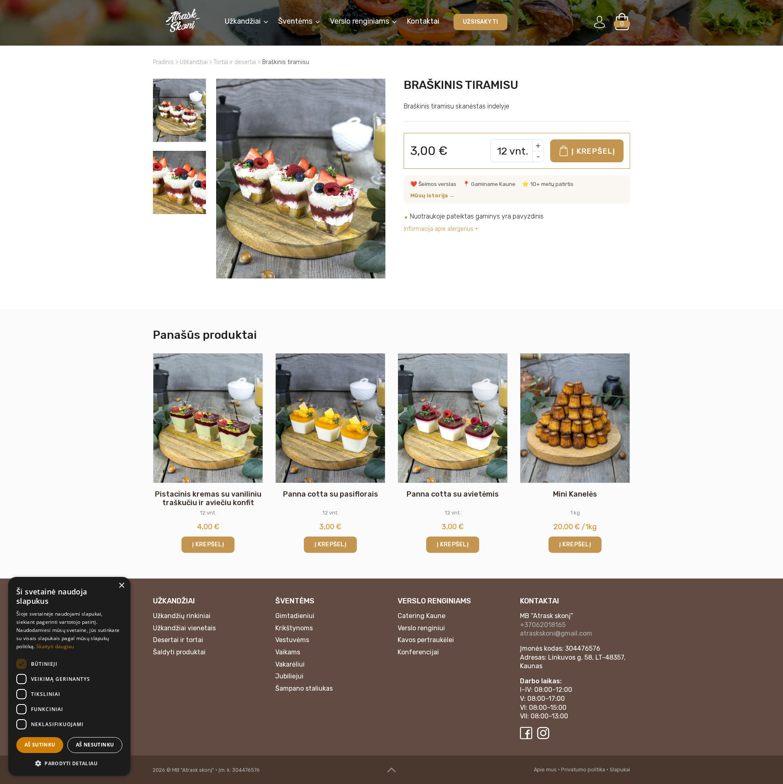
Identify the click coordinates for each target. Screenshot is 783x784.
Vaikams (287, 652)
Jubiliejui (289, 676)
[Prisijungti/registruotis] (599, 21)
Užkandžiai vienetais (184, 628)
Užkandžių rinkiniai (181, 616)
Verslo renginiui (421, 628)
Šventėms (295, 21)
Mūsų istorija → (432, 195)
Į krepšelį (593, 151)
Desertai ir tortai (178, 640)
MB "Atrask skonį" (193, 770)
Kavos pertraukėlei (426, 640)
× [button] (121, 586)
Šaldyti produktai (179, 652)
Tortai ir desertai (235, 62)
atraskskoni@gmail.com (556, 633)
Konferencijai (418, 652)
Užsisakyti (480, 21)
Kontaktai (423, 21)
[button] (69, 763)
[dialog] (69, 676)
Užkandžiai (243, 21)
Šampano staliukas (304, 688)
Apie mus (545, 769)
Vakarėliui (290, 664)
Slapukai (620, 769)
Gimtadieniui (294, 616)
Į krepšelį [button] (208, 544)
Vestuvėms (292, 640)
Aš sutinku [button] (39, 744)
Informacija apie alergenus (438, 228)
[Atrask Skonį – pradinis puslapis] (183, 20)
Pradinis (163, 62)
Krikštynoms (294, 628)
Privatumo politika (583, 769)
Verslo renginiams (359, 21)
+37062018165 (543, 625)
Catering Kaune (421, 616)
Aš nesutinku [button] (95, 744)
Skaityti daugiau (55, 646)
